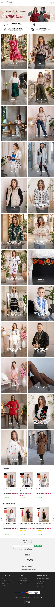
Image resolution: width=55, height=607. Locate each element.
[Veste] (14, 195)
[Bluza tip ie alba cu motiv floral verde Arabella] (43, 479)
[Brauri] (41, 267)
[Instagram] (32, 560)
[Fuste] (14, 87)
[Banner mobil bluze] (14, 231)
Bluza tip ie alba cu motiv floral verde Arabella (42, 489)
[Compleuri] (14, 123)
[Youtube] (27, 560)
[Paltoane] (41, 159)
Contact (4, 585)
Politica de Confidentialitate (26, 549)
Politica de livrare (6, 583)
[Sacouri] (14, 159)
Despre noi (4, 578)
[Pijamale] (14, 375)
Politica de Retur (23, 580)
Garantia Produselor (24, 582)
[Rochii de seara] (14, 51)
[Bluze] (41, 51)
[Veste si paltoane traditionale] (41, 411)
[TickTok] (30, 560)
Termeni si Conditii (6, 580)
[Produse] (2, 3)
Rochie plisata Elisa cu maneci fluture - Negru (27, 524)
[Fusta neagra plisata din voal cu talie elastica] (43, 514)
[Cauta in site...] (51, 3)
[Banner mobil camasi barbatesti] (41, 339)
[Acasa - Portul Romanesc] (9, 3)
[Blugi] (41, 123)
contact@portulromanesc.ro (28, 569)
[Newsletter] (27, 14)
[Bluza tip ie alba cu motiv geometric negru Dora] (11, 479)
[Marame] (14, 447)
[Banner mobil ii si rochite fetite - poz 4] (14, 339)
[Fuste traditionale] (14, 303)
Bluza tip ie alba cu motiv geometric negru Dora (10, 489)
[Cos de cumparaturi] (53, 3)
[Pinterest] (25, 560)
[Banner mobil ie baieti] (41, 303)
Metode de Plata (24, 578)
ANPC (21, 583)
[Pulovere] (14, 411)
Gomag (40, 597)
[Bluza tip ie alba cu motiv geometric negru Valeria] (27, 479)
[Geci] (41, 447)
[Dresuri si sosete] (41, 375)
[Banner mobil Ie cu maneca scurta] (41, 231)
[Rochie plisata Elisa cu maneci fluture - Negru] (27, 514)
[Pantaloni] (41, 87)
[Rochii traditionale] (14, 267)
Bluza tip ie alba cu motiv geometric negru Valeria (26, 489)
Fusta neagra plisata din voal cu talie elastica (43, 524)
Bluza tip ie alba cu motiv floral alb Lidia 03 (10, 524)
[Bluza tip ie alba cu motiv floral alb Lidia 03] (11, 514)
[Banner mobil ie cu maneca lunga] (41, 195)
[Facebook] (23, 560)
